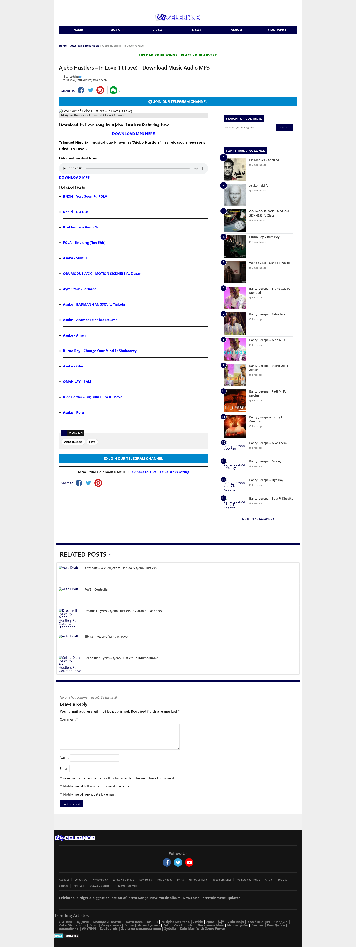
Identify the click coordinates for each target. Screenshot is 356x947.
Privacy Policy (100, 879)
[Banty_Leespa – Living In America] (235, 426)
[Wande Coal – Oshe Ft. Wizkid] (235, 272)
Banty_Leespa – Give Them (268, 443)
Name (64, 757)
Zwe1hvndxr (184, 925)
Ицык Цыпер (148, 925)
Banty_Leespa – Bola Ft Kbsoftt (271, 498)
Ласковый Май (211, 925)
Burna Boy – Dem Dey (264, 237)
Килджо (281, 922)
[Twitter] (90, 90)
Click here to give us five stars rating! (158, 472)
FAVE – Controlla (96, 589)
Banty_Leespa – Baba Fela (267, 314)
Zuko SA (65, 925)
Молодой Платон (107, 922)
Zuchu (81, 925)
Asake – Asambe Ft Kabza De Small (91, 320)
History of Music (198, 879)
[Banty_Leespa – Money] (235, 467)
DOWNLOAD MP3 (74, 177)
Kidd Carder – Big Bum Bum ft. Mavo (92, 397)
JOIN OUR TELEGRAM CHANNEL (180, 101)
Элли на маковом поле (141, 928)
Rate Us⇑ (79, 886)
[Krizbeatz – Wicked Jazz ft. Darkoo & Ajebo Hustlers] (70, 573)
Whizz (74, 77)
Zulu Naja (236, 922)
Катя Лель (134, 922)
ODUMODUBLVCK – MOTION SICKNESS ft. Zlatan (102, 273)
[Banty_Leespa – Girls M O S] (235, 349)
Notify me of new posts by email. (89, 794)
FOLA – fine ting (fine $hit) (84, 242)
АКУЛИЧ (89, 928)
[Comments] (113, 90)
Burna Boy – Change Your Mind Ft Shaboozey (100, 350)
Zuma (129, 925)
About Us (64, 879)
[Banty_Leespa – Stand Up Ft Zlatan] (235, 375)
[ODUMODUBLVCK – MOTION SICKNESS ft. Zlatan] (235, 220)
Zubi (166, 925)
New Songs (145, 879)
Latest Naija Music (123, 879)
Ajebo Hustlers (73, 442)
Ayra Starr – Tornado (79, 289)
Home (63, 45)
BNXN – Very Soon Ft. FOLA (85, 196)
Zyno (210, 922)
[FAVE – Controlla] (70, 595)
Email (64, 768)
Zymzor (257, 925)
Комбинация (258, 922)
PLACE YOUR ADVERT (199, 55)
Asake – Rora (73, 412)
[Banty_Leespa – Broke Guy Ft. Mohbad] (235, 298)
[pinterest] (100, 90)
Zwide (198, 922)
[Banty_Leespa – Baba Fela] (235, 323)
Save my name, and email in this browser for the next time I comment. (118, 778)
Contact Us (81, 879)
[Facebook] (80, 90)
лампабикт (68, 928)
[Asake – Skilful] (235, 195)
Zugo (93, 925)
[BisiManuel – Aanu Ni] (235, 169)
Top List (282, 879)
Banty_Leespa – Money (265, 461)
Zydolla (170, 928)
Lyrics (180, 879)
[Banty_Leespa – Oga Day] (235, 485)
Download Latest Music (84, 45)
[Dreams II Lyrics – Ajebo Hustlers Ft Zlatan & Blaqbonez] (70, 619)
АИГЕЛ (152, 922)
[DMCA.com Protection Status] (178, 935)
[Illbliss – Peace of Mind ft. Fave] (70, 642)
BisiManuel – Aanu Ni (80, 227)
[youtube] (189, 862)
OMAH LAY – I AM (77, 381)
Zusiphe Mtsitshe (175, 922)
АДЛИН (83, 922)
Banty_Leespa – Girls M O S (268, 340)
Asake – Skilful (75, 258)
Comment (69, 719)
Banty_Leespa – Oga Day (266, 480)
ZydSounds (109, 928)
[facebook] (167, 862)
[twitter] (178, 862)
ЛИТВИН (66, 922)
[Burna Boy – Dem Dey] (235, 246)
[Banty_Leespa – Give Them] (235, 448)
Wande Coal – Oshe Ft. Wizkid (270, 263)
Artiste (269, 879)
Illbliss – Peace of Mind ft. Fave (106, 636)
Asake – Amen (74, 335)
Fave (92, 442)
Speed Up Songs (222, 879)
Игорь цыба (237, 925)
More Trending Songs (257, 519)
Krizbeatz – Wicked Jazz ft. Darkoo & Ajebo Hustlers (120, 568)
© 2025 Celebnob (100, 886)
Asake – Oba (73, 366)
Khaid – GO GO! (75, 212)
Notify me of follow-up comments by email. (97, 786)
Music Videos (164, 879)
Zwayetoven (111, 925)
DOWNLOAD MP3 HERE (133, 133)
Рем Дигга (276, 925)
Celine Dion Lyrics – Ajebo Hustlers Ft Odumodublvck (121, 658)
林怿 (221, 922)
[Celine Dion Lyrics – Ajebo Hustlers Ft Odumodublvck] (70, 664)
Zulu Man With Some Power (202, 928)
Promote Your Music (248, 879)
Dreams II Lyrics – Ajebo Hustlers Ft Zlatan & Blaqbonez (123, 611)
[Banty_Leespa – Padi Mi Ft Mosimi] (235, 400)
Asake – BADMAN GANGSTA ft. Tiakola (94, 304)
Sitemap (63, 886)
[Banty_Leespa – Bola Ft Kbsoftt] (235, 504)
